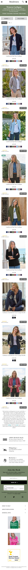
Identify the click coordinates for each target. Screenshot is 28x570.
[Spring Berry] (15, 61)
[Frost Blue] (17, 61)
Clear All (4, 22)
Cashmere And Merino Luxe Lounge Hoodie (14, 312)
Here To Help (6, 506)
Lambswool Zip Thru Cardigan (14, 56)
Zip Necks (15, 13)
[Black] (11, 61)
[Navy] (7, 61)
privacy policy (17, 493)
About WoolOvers (8, 509)
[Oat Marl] (19, 61)
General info (6, 512)
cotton (9, 424)
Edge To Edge (22, 13)
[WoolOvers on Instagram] (22, 497)
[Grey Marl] (9, 61)
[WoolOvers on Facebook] (5, 497)
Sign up (13, 482)
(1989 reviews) (5, 65)
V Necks (4, 13)
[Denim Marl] (13, 317)
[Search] (23, 2)
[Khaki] (13, 61)
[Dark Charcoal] (15, 317)
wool (17, 424)
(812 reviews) (4, 322)
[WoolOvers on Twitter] (14, 497)
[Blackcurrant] (21, 61)
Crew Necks (10, 13)
